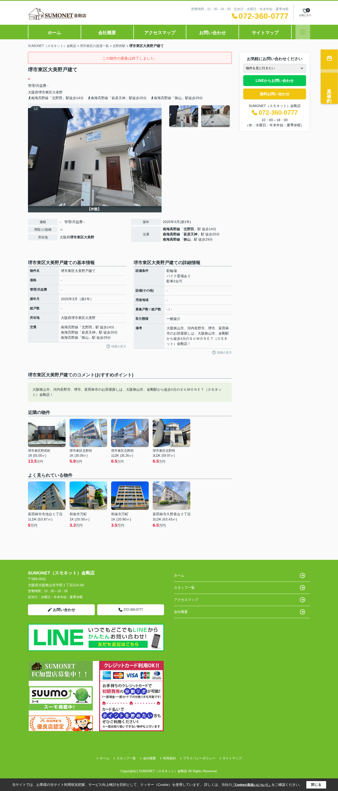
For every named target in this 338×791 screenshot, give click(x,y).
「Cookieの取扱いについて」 (251, 785)
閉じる (316, 785)
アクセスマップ (159, 32)
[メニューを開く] (303, 32)
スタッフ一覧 (184, 587)
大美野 (57, 92)
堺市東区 (45, 92)
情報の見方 (118, 346)
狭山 (187, 239)
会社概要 (107, 32)
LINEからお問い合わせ (275, 80)
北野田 (189, 229)
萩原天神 (190, 234)
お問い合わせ (212, 32)
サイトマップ (265, 32)
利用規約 (169, 758)
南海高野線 (171, 229)
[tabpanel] (200, 116)
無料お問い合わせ (275, 94)
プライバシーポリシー (199, 758)
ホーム (54, 32)
